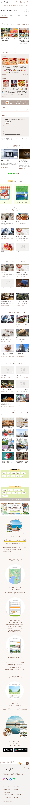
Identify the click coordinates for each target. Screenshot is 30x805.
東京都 (4, 5)
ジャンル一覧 (5, 797)
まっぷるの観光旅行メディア (8, 792)
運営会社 (16, 789)
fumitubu (4, 56)
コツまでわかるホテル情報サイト (9, 794)
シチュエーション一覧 (13, 797)
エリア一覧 (19, 794)
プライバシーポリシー (7, 786)
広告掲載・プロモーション (8, 789)
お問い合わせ (19, 786)
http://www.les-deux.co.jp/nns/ (12, 134)
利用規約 (14, 786)
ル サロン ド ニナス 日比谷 (23, 5)
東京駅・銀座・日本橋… (12, 5)
